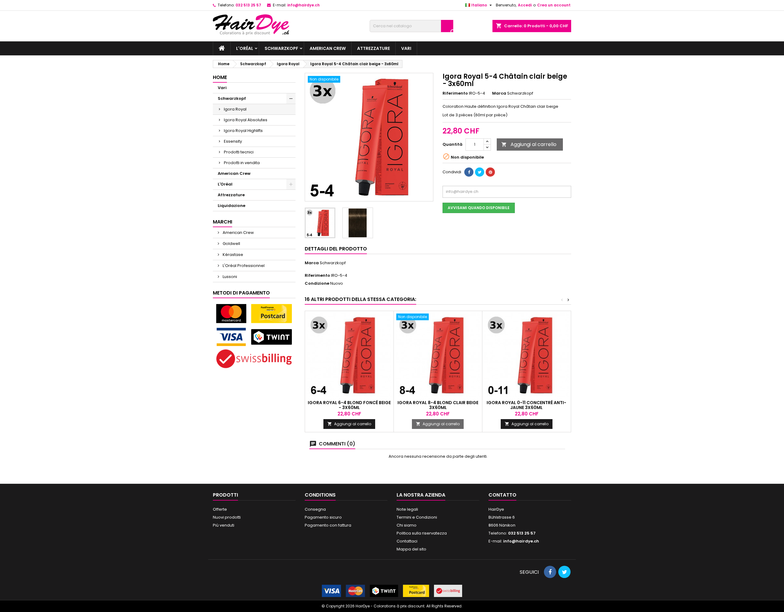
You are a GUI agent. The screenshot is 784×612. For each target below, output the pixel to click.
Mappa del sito (411, 549)
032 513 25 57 (248, 5)
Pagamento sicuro (323, 517)
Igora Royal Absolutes (245, 120)
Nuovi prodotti (227, 517)
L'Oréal (244, 48)
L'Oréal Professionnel (243, 265)
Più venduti (223, 525)
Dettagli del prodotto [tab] (336, 248)
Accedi (525, 5)
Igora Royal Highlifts (243, 130)
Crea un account (554, 5)
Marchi (222, 221)
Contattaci (407, 541)
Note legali (407, 509)
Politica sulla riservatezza (422, 533)
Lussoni (229, 277)
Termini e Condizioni (417, 517)
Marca (499, 93)
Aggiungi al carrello (528, 144)
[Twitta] (479, 172)
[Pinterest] (490, 172)
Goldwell (231, 243)
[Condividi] (468, 172)
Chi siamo (407, 525)
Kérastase (232, 254)
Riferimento (455, 93)
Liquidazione (231, 205)
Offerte (220, 509)
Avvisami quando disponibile (479, 207)
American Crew (328, 48)
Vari (406, 48)
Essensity (233, 141)
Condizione (317, 283)
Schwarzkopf (281, 48)
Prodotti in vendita (242, 163)
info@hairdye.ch (303, 5)
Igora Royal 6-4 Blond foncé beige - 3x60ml (349, 405)
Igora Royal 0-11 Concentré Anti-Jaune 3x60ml (526, 405)
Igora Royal (235, 109)
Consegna (315, 509)
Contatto (502, 494)
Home (220, 77)
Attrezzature (373, 48)
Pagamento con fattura (328, 525)
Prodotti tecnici (239, 152)
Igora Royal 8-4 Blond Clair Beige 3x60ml (438, 405)
